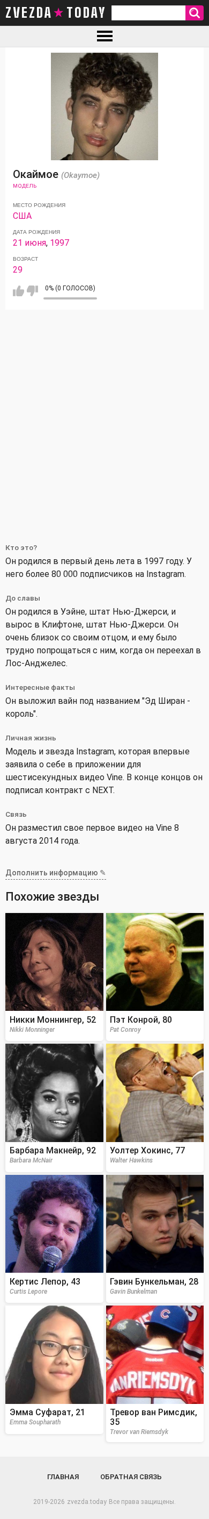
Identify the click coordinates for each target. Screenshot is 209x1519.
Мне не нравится (32, 291)
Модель (24, 186)
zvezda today (55, 12)
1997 (59, 243)
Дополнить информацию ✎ (55, 872)
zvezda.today (87, 1502)
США (22, 216)
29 (18, 270)
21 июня (29, 243)
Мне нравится (18, 291)
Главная (63, 1477)
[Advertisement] (104, 420)
